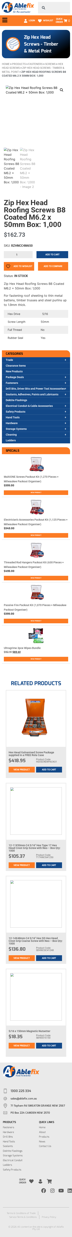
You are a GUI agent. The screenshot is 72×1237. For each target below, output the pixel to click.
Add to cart (52, 254)
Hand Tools (13, 417)
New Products (14, 371)
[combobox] (54, 7)
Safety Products (15, 411)
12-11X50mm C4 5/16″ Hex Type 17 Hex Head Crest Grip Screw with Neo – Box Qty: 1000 (34, 848)
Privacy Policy (49, 1217)
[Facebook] (43, 1190)
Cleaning (11, 434)
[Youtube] (61, 1190)
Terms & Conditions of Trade (21, 1213)
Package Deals (15, 377)
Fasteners (12, 382)
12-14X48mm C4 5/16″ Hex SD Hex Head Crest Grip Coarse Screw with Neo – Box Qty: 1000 (36, 941)
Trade (9, 359)
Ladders (11, 440)
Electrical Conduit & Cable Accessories (29, 405)
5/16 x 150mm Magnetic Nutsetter (29, 1031)
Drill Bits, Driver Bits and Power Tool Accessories (35, 388)
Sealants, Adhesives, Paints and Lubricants (32, 394)
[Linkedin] (69, 1190)
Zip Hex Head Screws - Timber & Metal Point (41, 44)
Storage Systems (16, 428)
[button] (61, 90)
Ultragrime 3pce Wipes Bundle (22, 648)
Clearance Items (16, 365)
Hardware (12, 423)
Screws (50, 64)
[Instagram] (52, 1190)
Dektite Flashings (16, 400)
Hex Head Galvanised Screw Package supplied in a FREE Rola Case (31, 754)
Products (19, 64)
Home (6, 64)
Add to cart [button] (49, 769)
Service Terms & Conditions (23, 1217)
